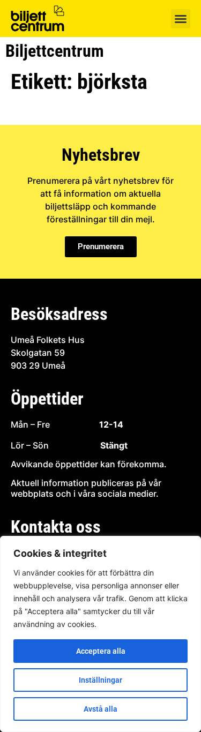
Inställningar (100, 680)
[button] (180, 18)
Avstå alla (100, 709)
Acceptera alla (100, 651)
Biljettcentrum (54, 51)
